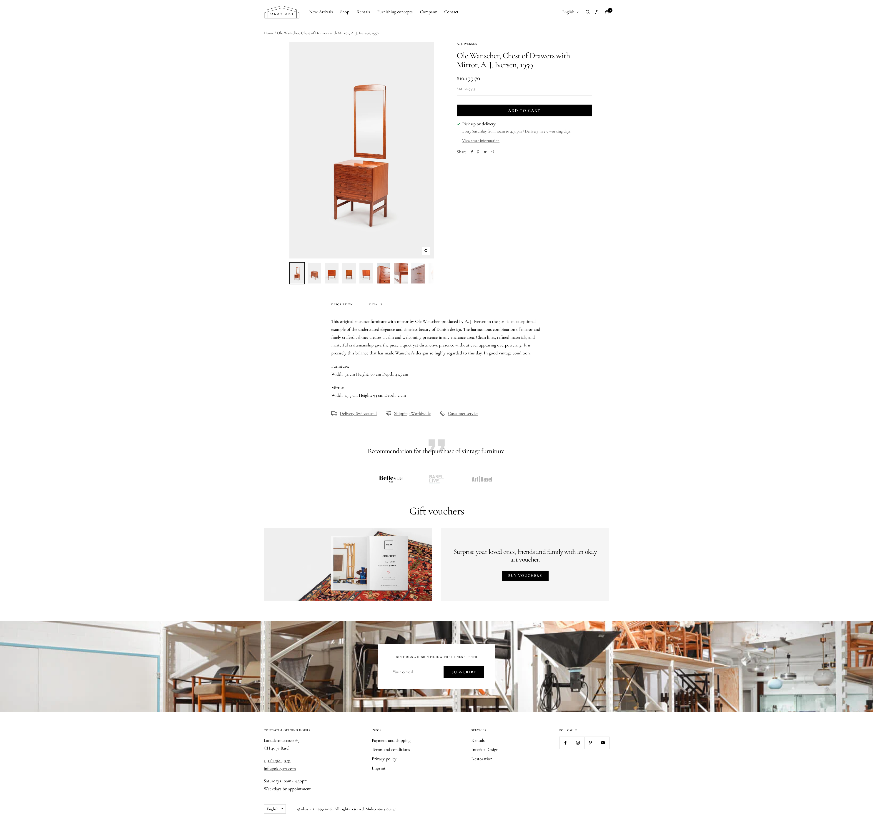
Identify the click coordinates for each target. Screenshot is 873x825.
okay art (307, 808)
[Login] (597, 12)
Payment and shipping (391, 740)
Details (375, 304)
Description (342, 304)
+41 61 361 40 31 (277, 760)
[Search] (588, 12)
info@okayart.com (280, 768)
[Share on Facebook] (472, 151)
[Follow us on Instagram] (578, 743)
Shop (344, 12)
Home (269, 32)
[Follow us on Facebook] (565, 743)
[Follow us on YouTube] (603, 743)
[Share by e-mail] (492, 151)
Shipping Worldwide (412, 413)
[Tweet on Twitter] (485, 151)
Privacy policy (384, 759)
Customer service (463, 413)
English (568, 11)
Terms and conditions (391, 749)
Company (428, 12)
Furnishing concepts (395, 12)
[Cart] (607, 12)
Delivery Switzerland (358, 413)
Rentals (363, 12)
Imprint (379, 768)
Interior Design (484, 749)
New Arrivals (321, 12)
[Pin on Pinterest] (478, 151)
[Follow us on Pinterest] (590, 743)
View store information (480, 140)
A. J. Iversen (467, 44)
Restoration (481, 759)
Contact (451, 12)
